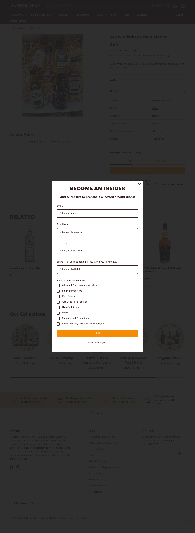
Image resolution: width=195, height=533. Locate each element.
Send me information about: (71, 280)
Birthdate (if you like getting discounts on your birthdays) (87, 262)
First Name (62, 224)
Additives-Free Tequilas (74, 302)
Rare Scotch (68, 296)
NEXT (97, 333)
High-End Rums (70, 307)
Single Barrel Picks (72, 291)
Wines (65, 313)
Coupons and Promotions (75, 318)
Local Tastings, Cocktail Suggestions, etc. (83, 324)
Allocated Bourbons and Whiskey (79, 285)
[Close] (139, 184)
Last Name (62, 243)
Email (60, 206)
